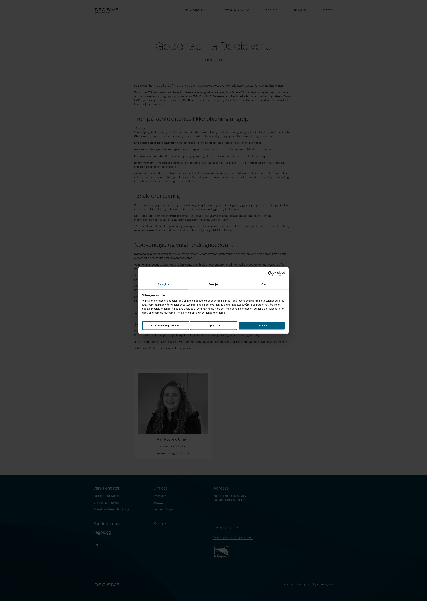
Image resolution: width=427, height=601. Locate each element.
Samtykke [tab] (163, 284)
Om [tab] (263, 284)
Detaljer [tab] (213, 284)
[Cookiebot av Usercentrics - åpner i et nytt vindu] (270, 273)
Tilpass (211, 325)
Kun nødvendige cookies (165, 325)
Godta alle (261, 325)
